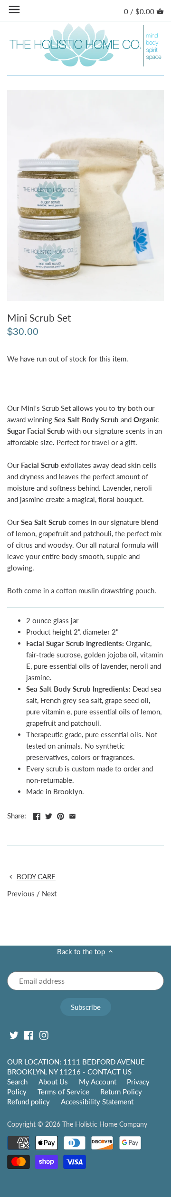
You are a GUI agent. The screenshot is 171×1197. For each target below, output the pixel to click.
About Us (53, 1081)
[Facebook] (28, 1035)
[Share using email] (72, 814)
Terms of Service (63, 1091)
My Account (97, 1081)
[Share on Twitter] (48, 814)
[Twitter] (14, 1035)
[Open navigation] (14, 9)
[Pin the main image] (60, 814)
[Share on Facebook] (36, 814)
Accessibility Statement (97, 1101)
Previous (21, 893)
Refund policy (28, 1101)
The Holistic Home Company (104, 1124)
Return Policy (121, 1091)
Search (17, 1081)
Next (49, 893)
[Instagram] (43, 1035)
